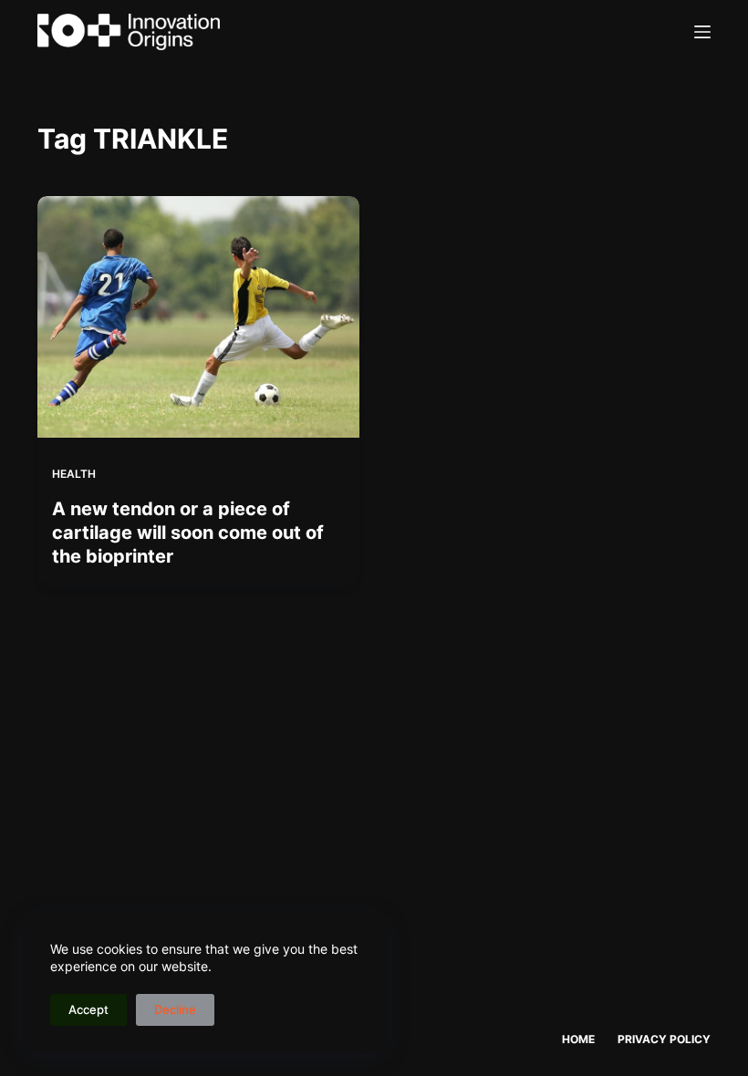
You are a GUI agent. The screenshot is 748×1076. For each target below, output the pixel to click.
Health (74, 474)
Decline (175, 1009)
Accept (88, 1009)
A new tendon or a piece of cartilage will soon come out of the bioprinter (188, 532)
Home (578, 1039)
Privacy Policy (664, 1039)
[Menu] (702, 32)
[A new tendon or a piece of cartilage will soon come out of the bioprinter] (198, 317)
